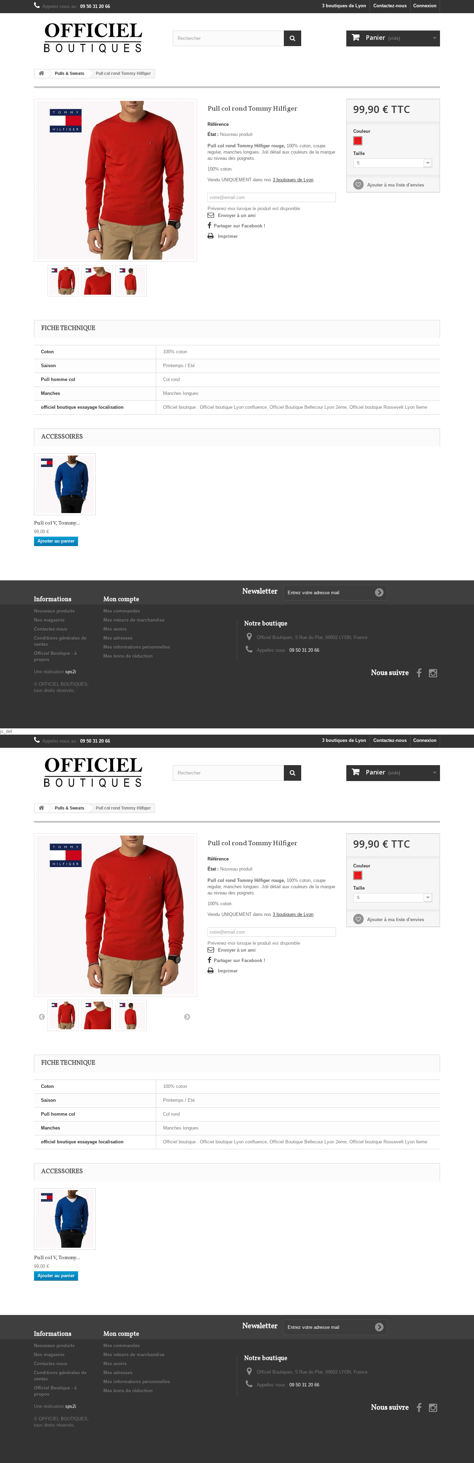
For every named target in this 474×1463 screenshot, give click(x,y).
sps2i (70, 671)
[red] (358, 141)
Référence (218, 124)
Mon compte (121, 599)
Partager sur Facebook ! (239, 225)
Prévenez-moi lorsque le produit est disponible (254, 208)
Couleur (362, 131)
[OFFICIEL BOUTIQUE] (98, 38)
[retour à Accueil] (41, 73)
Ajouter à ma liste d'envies (395, 185)
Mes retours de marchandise (133, 620)
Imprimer (228, 236)
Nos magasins (49, 620)
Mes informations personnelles (136, 647)
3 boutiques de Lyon (344, 5)
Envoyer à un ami (237, 215)
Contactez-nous (390, 5)
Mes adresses (118, 638)
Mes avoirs (115, 629)
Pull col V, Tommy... (57, 523)
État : (213, 134)
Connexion (425, 5)
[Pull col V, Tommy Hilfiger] (65, 484)
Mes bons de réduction (128, 656)
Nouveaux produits (54, 611)
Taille (359, 153)
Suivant (187, 1016)
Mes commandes (121, 611)
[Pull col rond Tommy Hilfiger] (115, 179)
